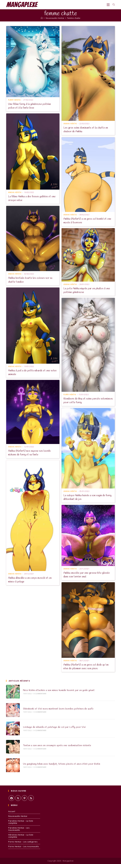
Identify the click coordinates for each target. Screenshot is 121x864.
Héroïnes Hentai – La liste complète (20, 835)
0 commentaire (40, 694)
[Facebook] (11, 798)
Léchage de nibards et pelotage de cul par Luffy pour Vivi (54, 727)
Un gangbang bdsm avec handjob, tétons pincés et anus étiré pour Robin (61, 764)
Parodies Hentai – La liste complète (20, 821)
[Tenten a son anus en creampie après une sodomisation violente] (13, 747)
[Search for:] (112, 4)
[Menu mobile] (108, 4)
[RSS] (31, 798)
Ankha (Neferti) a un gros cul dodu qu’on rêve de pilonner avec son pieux (86, 666)
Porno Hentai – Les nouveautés (23, 846)
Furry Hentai (14, 100)
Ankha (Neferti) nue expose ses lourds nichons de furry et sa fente (29, 452)
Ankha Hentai (70, 123)
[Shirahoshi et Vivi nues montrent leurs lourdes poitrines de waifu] (13, 710)
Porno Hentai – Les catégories (22, 841)
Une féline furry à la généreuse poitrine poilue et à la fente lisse (29, 106)
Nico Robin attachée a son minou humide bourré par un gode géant (59, 690)
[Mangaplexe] (42, 18)
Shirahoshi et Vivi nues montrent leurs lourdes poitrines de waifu (58, 708)
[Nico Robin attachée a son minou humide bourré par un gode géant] (13, 692)
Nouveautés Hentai (17, 816)
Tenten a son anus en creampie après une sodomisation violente (57, 745)
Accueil (11, 811)
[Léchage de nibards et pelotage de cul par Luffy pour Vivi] (13, 728)
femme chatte (73, 18)
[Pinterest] (24, 798)
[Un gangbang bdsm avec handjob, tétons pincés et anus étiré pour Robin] (13, 765)
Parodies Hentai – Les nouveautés (19, 828)
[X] (18, 798)
